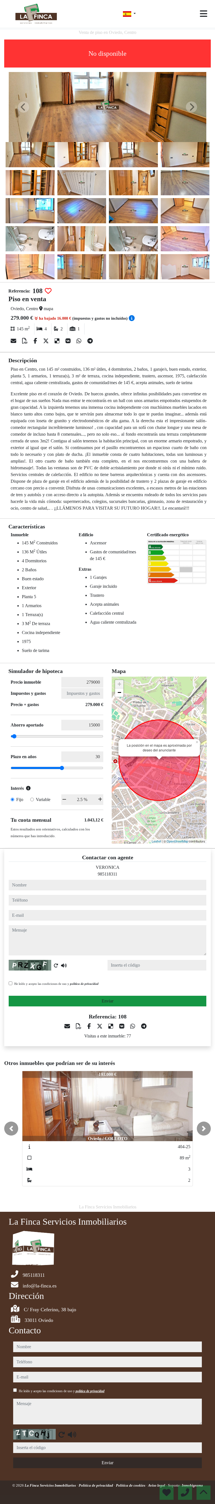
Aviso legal (157, 1485)
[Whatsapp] (79, 341)
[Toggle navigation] (204, 13)
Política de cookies (131, 1485)
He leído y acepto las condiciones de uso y (56, 983)
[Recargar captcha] (56, 965)
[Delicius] (58, 341)
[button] (11, 1129)
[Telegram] (90, 341)
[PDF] (25, 341)
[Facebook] (36, 341)
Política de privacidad (96, 1485)
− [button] (119, 692)
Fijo (19, 799)
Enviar (107, 1001)
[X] (46, 341)
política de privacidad (84, 983)
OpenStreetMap (177, 841)
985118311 (107, 874)
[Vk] (69, 341)
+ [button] (119, 684)
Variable (43, 799)
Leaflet (156, 841)
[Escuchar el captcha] (64, 965)
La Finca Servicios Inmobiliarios (51, 1485)
